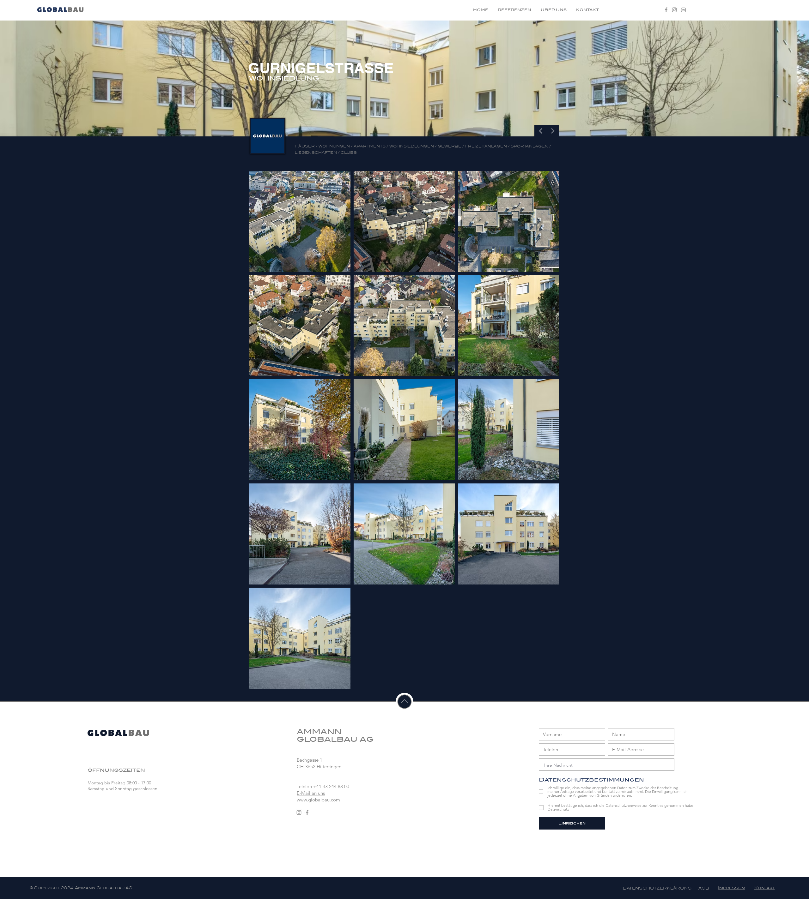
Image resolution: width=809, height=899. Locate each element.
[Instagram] (674, 10)
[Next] (553, 131)
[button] (683, 10)
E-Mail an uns (311, 793)
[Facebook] (666, 10)
